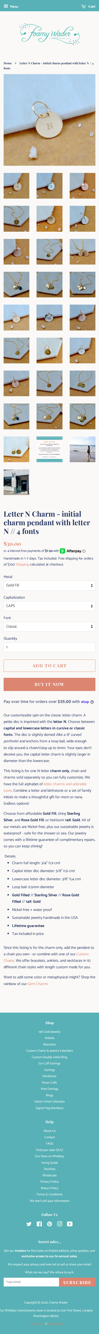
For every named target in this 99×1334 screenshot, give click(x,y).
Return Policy (49, 1188)
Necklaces (49, 1076)
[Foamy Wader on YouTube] (70, 1225)
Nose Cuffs (49, 1082)
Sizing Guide (49, 1162)
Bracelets (49, 1044)
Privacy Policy (49, 1181)
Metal (8, 577)
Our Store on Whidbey (49, 1156)
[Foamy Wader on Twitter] (29, 1225)
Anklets (50, 1038)
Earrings (49, 1070)
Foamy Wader (58, 1302)
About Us (49, 1130)
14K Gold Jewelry (49, 1031)
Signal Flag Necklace (49, 1108)
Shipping (22, 564)
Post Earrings (49, 1089)
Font (7, 618)
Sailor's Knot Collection (49, 1101)
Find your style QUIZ (49, 1150)
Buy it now (49, 684)
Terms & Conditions (49, 1194)
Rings (49, 1095)
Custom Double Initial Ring (49, 1057)
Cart (91, 6)
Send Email (55, 1324)
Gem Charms (38, 984)
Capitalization (14, 597)
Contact (49, 1137)
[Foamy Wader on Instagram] (59, 1225)
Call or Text (36, 1324)
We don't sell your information (49, 1201)
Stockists (50, 1169)
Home (8, 63)
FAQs (49, 1143)
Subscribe (77, 1282)
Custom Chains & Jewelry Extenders (49, 1050)
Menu (13, 7)
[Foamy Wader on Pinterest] (49, 1225)
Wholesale (50, 1175)
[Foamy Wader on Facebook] (39, 1225)
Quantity (10, 638)
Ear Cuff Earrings (49, 1063)
